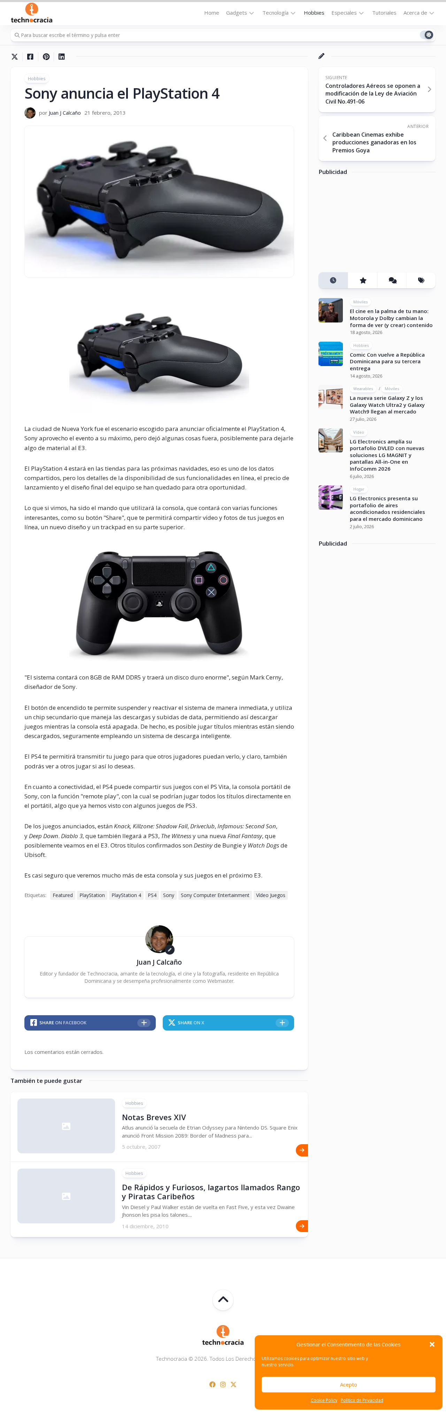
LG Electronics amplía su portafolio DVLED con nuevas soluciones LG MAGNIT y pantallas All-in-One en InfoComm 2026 (387, 455)
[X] (233, 1384)
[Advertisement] (370, 226)
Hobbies (314, 12)
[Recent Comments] (391, 280)
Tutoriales (384, 12)
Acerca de (415, 12)
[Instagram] (223, 1384)
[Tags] (421, 280)
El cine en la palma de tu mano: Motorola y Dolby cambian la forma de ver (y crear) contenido (391, 317)
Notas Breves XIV (154, 1117)
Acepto (348, 1384)
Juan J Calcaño (65, 112)
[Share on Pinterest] (46, 56)
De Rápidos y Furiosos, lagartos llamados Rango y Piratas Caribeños (211, 1191)
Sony (168, 895)
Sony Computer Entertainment (215, 895)
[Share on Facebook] (30, 56)
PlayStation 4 (126, 895)
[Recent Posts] (333, 280)
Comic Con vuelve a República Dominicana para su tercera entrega (387, 361)
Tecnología (275, 12)
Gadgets (236, 12)
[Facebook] (212, 1384)
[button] (432, 1344)
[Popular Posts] (362, 280)
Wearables (363, 388)
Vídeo (358, 431)
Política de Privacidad (362, 1400)
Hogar (358, 489)
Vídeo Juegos (270, 895)
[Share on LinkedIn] (61, 56)
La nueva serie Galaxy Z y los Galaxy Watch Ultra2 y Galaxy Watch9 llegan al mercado (387, 404)
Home (211, 12)
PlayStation (92, 895)
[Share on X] (16, 56)
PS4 (152, 895)
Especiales (344, 12)
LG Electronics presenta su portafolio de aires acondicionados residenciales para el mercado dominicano (387, 508)
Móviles (360, 301)
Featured (63, 895)
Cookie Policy (324, 1400)
